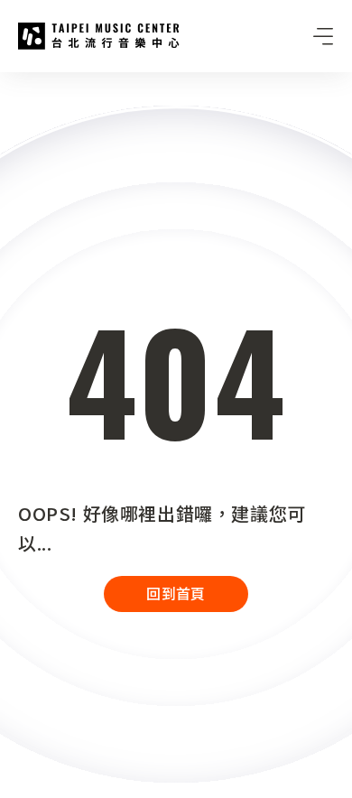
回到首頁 (176, 593)
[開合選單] (323, 36)
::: (5, 83)
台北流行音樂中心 (99, 36)
